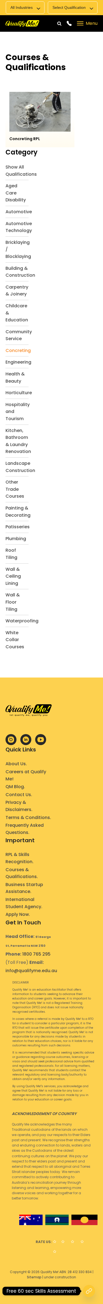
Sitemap (34, 1277)
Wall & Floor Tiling (12, 602)
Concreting (18, 350)
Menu (92, 23)
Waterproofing (21, 621)
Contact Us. (18, 794)
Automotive (18, 212)
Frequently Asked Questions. (24, 829)
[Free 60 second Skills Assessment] (89, 1291)
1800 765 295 (36, 954)
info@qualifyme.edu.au (31, 970)
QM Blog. (15, 786)
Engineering (18, 362)
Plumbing (15, 538)
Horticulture (18, 393)
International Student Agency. (23, 903)
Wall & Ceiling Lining (13, 576)
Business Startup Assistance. (24, 888)
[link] (22, 23)
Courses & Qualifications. (21, 873)
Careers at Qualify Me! (25, 775)
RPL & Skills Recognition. (19, 858)
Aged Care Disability (15, 193)
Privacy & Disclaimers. (18, 806)
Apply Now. (17, 914)
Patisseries (17, 527)
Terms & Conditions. (28, 817)
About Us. (16, 764)
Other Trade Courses (14, 489)
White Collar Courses (14, 640)
